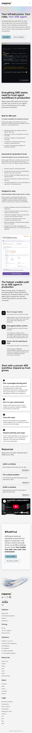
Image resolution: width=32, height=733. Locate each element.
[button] (30, 3)
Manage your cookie (7, 711)
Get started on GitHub (12, 561)
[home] (7, 3)
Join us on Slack (10, 556)
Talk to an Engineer (19, 37)
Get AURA (6, 37)
